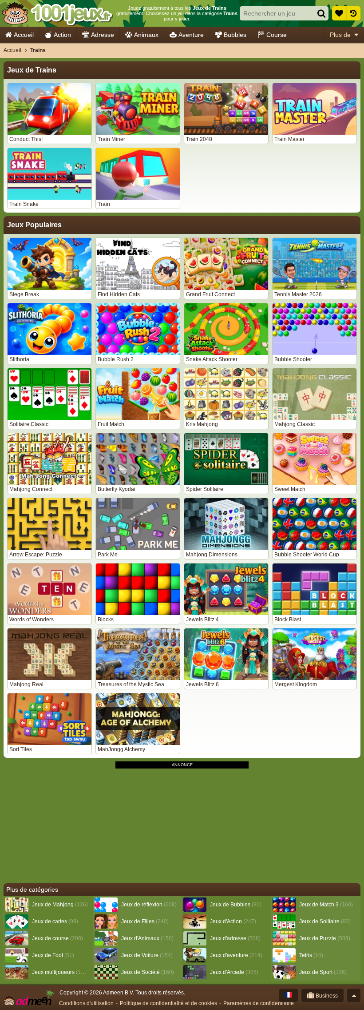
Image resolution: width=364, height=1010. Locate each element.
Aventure (191, 34)
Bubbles (235, 34)
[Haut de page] (353, 995)
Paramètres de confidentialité (258, 1003)
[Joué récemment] (353, 13)
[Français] (288, 995)
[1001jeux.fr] (57, 13)
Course (276, 34)
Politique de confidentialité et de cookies (168, 1003)
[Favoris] (339, 13)
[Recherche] (321, 13)
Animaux (146, 34)
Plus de (340, 34)
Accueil (24, 34)
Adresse (102, 34)
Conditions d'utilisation (86, 1003)
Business (326, 996)
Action (62, 34)
